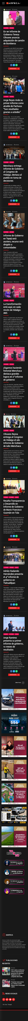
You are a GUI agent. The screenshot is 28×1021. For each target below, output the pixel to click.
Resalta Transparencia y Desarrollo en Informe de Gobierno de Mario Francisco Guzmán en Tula (14, 506)
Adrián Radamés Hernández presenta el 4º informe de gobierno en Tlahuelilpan (13, 577)
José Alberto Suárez (9, 144)
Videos (16, 497)
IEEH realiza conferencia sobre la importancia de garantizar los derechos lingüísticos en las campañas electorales (17, 973)
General (6, 497)
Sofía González (8, 9)
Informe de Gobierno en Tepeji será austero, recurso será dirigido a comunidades (13, 241)
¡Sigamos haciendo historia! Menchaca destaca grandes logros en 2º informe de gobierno (13, 373)
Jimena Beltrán (8, 76)
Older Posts (18, 682)
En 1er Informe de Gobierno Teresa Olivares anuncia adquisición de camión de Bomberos (14, 37)
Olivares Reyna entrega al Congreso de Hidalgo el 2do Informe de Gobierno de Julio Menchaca (13, 440)
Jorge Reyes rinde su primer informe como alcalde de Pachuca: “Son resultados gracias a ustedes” (13, 106)
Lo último (6, 96)
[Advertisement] (14, 911)
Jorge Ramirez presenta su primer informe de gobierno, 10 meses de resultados (13, 643)
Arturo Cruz (8, 414)
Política (11, 96)
